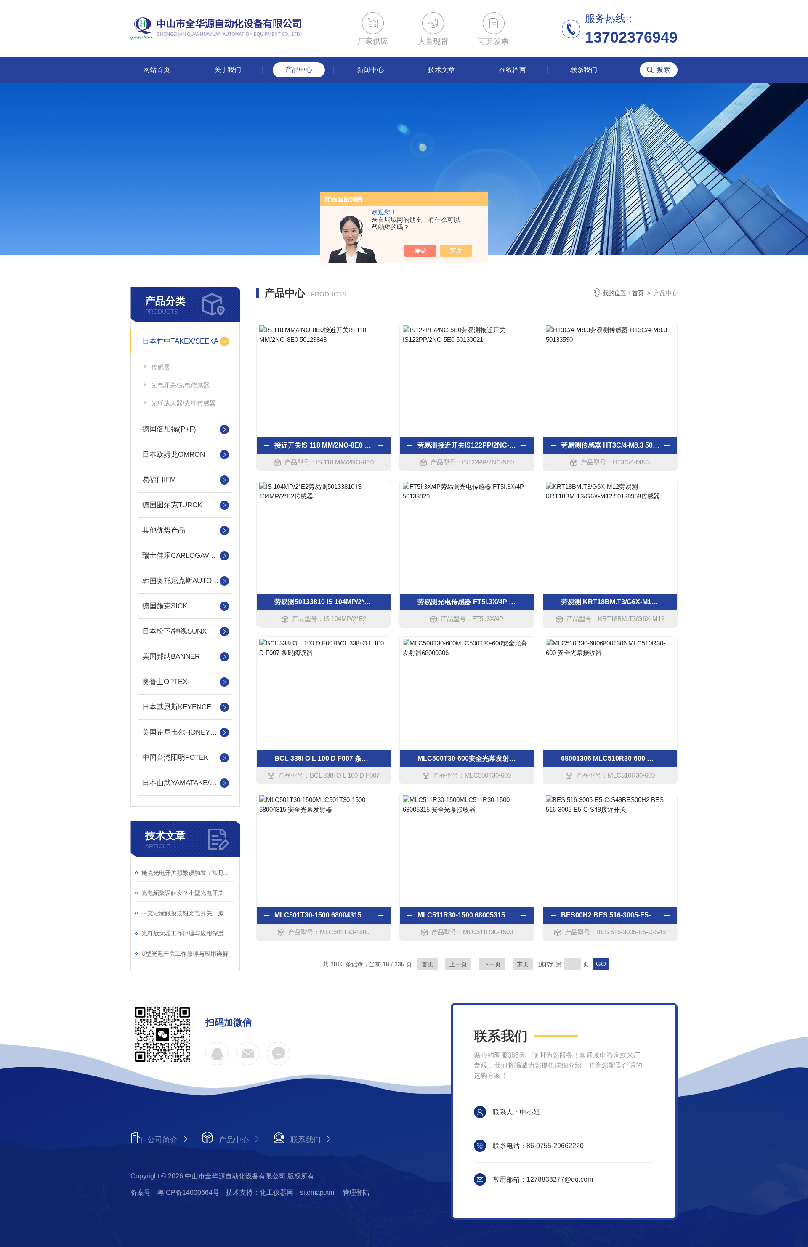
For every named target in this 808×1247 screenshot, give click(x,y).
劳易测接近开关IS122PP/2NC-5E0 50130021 (466, 445)
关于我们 (227, 69)
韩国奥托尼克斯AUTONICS (185, 581)
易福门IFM (159, 480)
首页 (638, 293)
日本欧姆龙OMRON (173, 454)
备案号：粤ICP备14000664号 (174, 1192)
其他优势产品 (163, 530)
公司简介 (162, 1139)
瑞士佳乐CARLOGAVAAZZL (185, 556)
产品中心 (298, 69)
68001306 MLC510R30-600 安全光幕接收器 (610, 758)
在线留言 (512, 69)
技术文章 (441, 69)
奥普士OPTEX (164, 682)
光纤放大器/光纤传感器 (183, 403)
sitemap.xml (318, 1192)
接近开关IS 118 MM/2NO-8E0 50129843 (323, 445)
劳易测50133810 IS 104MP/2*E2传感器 (323, 601)
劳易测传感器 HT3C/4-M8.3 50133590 (610, 445)
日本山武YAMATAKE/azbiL (184, 783)
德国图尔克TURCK (172, 505)
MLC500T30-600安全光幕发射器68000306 (466, 758)
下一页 (492, 964)
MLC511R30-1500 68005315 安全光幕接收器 (466, 915)
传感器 (160, 366)
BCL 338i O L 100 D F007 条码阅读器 (323, 758)
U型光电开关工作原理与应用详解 (184, 953)
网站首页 (156, 69)
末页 (523, 964)
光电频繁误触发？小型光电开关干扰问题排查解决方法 (188, 893)
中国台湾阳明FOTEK (175, 758)
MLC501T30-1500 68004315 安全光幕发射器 (323, 915)
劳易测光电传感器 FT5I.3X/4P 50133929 (466, 601)
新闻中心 (370, 69)
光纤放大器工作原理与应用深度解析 (188, 933)
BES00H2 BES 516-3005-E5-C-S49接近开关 (610, 915)
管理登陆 (356, 1192)
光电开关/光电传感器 (180, 385)
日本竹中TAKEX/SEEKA (180, 341)
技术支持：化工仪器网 (259, 1192)
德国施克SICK (164, 606)
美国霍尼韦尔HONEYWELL (185, 732)
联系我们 (583, 69)
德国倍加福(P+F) (169, 429)
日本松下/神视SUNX (174, 631)
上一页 (458, 964)
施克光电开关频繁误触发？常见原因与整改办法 (188, 872)
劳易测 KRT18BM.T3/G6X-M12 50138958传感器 (610, 601)
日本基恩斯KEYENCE (176, 707)
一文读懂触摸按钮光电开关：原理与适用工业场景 (188, 913)
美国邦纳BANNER (171, 657)
